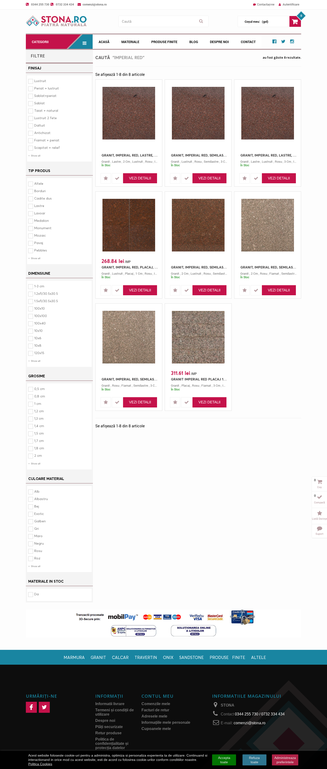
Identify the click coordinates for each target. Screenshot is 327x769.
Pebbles (40, 250)
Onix (168, 657)
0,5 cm (39, 389)
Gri (36, 528)
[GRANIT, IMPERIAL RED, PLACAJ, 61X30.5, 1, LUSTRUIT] (129, 225)
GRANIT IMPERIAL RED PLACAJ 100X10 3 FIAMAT (199, 379)
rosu (148, 161)
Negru (39, 543)
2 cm (38, 455)
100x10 (39, 308)
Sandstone (191, 657)
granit (105, 161)
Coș (319, 487)
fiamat (274, 273)
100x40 (40, 323)
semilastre (211, 161)
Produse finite (227, 657)
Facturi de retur (155, 710)
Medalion (41, 220)
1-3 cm (39, 286)
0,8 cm (39, 396)
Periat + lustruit (46, 88)
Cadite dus (43, 198)
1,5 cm (39, 433)
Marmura (74, 657)
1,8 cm (39, 448)
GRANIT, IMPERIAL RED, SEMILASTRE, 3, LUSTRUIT (199, 155)
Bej (36, 506)
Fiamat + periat (46, 140)
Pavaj (38, 243)
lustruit (137, 161)
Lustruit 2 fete (45, 118)
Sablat (39, 103)
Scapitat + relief (47, 147)
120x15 (39, 353)
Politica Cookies (40, 764)
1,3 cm (39, 418)
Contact (248, 41)
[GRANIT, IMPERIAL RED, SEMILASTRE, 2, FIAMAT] (268, 225)
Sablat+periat (45, 96)
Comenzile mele (155, 704)
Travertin (146, 657)
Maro (38, 536)
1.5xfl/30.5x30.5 (46, 301)
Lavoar (39, 213)
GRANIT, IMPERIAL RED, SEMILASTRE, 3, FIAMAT (129, 379)
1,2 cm (39, 411)
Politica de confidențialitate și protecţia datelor (111, 743)
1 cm (37, 403)
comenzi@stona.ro (95, 4)
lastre (116, 161)
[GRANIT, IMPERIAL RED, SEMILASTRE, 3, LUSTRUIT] (198, 113)
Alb (36, 491)
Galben (40, 521)
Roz (37, 558)
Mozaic (40, 235)
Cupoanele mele (156, 729)
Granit (98, 657)
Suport (319, 533)
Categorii (40, 41)
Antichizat (42, 133)
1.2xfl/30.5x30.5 (46, 293)
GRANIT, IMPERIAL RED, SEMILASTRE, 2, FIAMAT (268, 267)
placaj (129, 273)
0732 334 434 (65, 4)
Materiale (130, 41)
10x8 (37, 345)
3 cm (224, 161)
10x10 (38, 331)
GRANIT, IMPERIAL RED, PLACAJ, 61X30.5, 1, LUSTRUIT (129, 267)
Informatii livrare (109, 704)
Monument (42, 228)
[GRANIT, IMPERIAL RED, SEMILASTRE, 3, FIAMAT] (129, 337)
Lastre (39, 206)
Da (36, 594)
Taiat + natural (46, 110)
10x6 (37, 338)
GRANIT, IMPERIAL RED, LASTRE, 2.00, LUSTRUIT (129, 155)
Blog (193, 41)
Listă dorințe (319, 518)
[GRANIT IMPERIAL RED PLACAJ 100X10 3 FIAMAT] (198, 337)
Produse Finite (164, 41)
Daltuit (39, 125)
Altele (38, 183)
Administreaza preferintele (285, 760)
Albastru (41, 499)
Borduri (40, 191)
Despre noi (219, 41)
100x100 (40, 316)
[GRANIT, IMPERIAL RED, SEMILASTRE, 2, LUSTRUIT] (198, 225)
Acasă (104, 41)
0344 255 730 (40, 4)
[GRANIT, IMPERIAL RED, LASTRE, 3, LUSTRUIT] (268, 113)
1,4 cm (39, 426)
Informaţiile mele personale (165, 722)
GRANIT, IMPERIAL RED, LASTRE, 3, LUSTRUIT (268, 155)
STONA (227, 705)
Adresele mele (154, 716)
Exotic (39, 514)
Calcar (120, 657)
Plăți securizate (109, 727)
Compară (319, 502)
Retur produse (108, 733)
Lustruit (40, 81)
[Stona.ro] (71, 22)
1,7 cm (39, 441)
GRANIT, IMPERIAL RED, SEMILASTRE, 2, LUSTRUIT (199, 267)
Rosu (38, 551)
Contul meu (157, 696)
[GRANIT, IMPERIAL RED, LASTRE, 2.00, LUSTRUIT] (129, 113)
